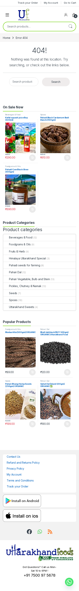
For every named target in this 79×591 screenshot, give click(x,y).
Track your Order (17, 486)
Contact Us (13, 456)
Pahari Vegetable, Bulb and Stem (29, 279)
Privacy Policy (15, 468)
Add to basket (31, 157)
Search (70, 26)
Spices (43, 115)
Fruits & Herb (17, 251)
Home (6, 37)
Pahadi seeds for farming (24, 265)
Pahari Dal (15, 272)
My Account (14, 474)
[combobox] (34, 26)
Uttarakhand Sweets (21, 307)
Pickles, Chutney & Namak (25, 286)
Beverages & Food (13, 115)
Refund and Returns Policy (23, 462)
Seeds (13, 293)
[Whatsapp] (69, 582)
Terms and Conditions (20, 480)
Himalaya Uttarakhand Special (27, 258)
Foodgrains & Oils (13, 166)
